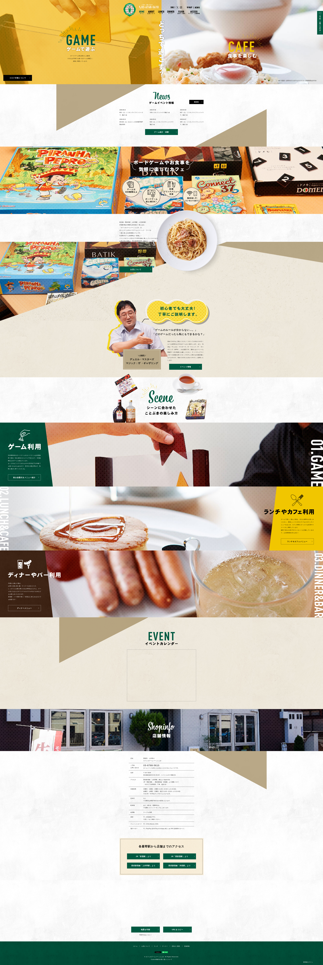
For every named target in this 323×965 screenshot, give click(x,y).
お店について (135, 269)
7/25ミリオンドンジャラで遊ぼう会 (160, 112)
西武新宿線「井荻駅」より (179, 865)
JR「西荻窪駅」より (179, 856)
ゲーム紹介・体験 (161, 132)
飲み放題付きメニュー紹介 (24, 477)
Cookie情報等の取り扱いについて (161, 959)
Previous (98, 175)
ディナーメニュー (24, 608)
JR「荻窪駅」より (143, 856)
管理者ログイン (308, 962)
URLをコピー (177, 929)
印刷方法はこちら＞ (145, 935)
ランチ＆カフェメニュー (297, 541)
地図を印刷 (145, 929)
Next (224, 175)
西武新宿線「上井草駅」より (143, 865)
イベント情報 (185, 367)
